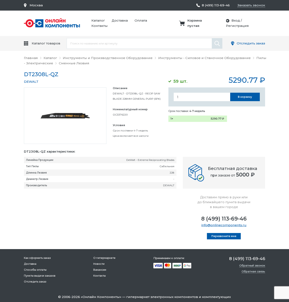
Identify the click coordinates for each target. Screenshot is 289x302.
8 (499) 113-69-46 (224, 218)
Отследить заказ (251, 43)
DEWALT (31, 82)
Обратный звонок (252, 265)
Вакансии (99, 269)
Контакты (99, 26)
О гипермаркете (104, 257)
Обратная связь (253, 271)
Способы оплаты (35, 269)
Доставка (120, 20)
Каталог (98, 20)
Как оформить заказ (37, 257)
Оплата (141, 20)
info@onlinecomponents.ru (223, 225)
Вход (235, 20)
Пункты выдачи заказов (39, 275)
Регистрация (237, 26)
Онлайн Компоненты (101, 297)
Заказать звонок (251, 5)
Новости (99, 263)
